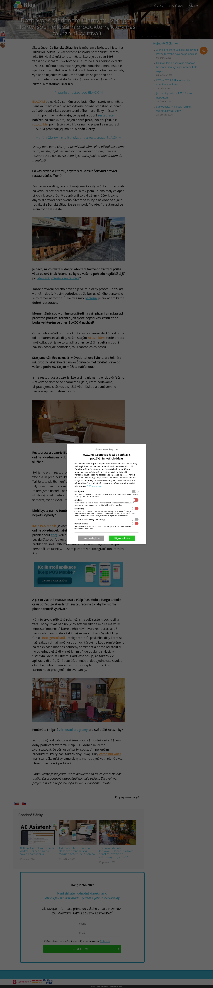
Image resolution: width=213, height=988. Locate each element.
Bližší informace (94, 486)
